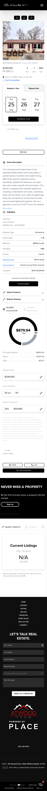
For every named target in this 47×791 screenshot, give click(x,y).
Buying (23, 609)
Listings (23, 605)
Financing (23, 615)
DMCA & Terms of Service (25, 788)
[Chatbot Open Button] (40, 784)
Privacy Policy (9, 788)
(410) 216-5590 (23, 746)
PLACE (42, 764)
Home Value (23, 619)
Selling (23, 612)
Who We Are (23, 622)
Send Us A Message (23, 694)
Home (23, 602)
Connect (23, 625)
